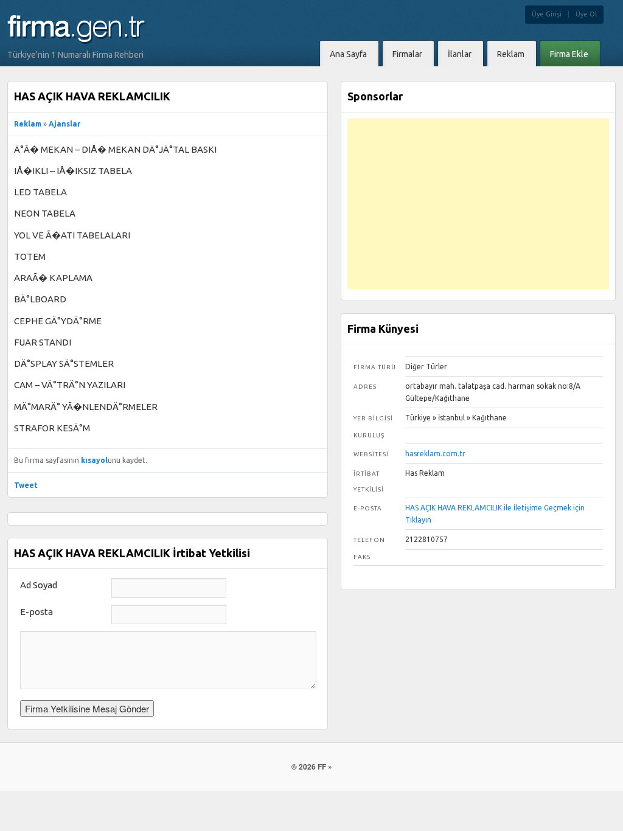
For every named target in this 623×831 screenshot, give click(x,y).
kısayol (94, 460)
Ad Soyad (38, 585)
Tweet (26, 485)
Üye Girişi (547, 14)
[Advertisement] (478, 204)
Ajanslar (64, 124)
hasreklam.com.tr (435, 453)
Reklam (27, 124)
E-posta (36, 612)
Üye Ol (586, 14)
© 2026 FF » (311, 766)
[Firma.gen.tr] (76, 37)
